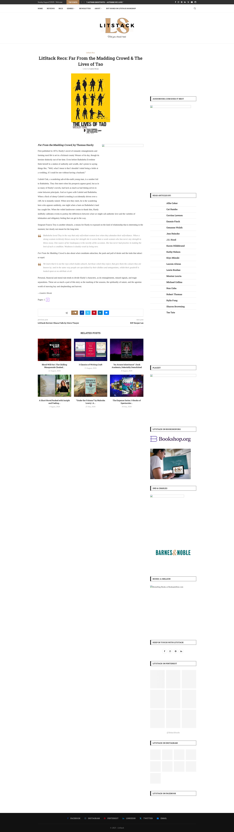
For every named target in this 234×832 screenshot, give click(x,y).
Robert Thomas (174, 294)
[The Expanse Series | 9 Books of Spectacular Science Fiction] (126, 386)
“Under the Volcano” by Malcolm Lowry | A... (90, 401)
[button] (81, 2)
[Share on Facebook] (82, 313)
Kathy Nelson (173, 251)
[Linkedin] (185, 2)
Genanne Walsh (174, 227)
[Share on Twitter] (87, 313)
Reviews (51, 8)
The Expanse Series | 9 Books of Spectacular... (127, 401)
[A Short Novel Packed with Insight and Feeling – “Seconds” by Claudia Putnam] (54, 386)
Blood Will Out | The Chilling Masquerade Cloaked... (54, 366)
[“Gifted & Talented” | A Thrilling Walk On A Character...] (155, 767)
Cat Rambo (172, 209)
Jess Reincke (173, 233)
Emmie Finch (173, 221)
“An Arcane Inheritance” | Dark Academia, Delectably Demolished (127, 366)
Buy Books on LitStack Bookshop (121, 8)
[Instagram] (178, 2)
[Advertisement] (173, 71)
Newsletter (85, 8)
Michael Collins (174, 282)
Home (40, 8)
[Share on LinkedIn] (100, 313)
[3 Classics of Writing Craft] (90, 350)
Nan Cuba (171, 288)
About (97, 8)
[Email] (192, 2)
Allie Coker (172, 203)
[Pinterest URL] (157, 679)
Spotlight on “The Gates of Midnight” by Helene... (108, 2)
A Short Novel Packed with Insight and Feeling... (54, 401)
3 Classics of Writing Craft (90, 364)
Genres (70, 8)
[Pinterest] (181, 2)
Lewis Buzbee (173, 270)
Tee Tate (170, 312)
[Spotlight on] (155, 755)
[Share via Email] (106, 313)
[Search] (195, 8)
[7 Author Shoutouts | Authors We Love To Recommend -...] (167, 755)
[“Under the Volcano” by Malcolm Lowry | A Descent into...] (191, 755)
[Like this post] (75, 313)
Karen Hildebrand (175, 245)
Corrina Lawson (174, 215)
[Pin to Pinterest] (94, 313)
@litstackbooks (173, 732)
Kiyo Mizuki (172, 257)
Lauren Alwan (94, 69)
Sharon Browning (175, 306)
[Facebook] (175, 2)
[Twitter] (188, 2)
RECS (61, 8)
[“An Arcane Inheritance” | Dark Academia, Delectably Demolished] (126, 350)
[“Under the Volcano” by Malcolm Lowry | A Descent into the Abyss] (90, 386)
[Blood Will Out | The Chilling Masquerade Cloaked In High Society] (54, 350)
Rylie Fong (171, 300)
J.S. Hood (171, 239)
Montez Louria (173, 276)
